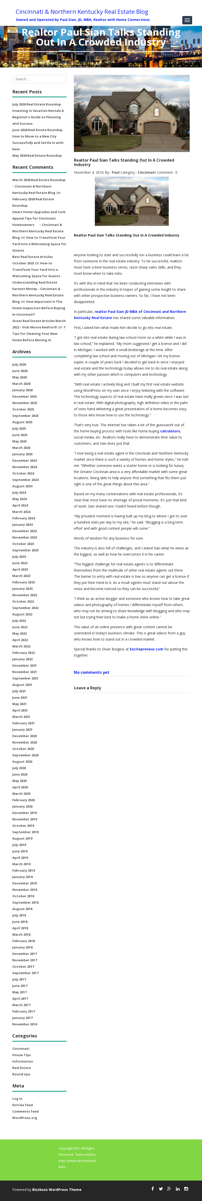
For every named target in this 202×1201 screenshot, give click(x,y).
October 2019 (23, 825)
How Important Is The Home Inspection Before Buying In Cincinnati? (38, 308)
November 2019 (24, 819)
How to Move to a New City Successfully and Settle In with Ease (38, 142)
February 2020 (23, 800)
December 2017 (24, 953)
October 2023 (23, 543)
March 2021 (21, 716)
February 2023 (23, 582)
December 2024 (24, 460)
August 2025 (22, 422)
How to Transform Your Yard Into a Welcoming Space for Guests (39, 244)
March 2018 (21, 934)
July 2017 (19, 979)
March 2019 (21, 864)
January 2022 (22, 659)
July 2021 (19, 691)
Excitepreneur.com (146, 649)
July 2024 (19, 492)
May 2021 (19, 704)
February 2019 (23, 870)
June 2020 (19, 774)
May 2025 (19, 441)
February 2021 (23, 723)
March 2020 (21, 793)
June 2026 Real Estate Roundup (37, 130)
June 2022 (19, 627)
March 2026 (21, 383)
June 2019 (19, 851)
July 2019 (19, 845)
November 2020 (24, 742)
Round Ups (21, 1074)
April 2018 (20, 928)
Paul (115, 172)
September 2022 (25, 608)
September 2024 (25, 479)
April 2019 (20, 857)
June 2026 (19, 371)
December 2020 (24, 736)
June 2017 (19, 985)
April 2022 (20, 640)
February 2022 (23, 652)
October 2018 (23, 896)
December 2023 (24, 531)
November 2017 (24, 960)
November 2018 (24, 889)
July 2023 (19, 556)
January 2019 (22, 877)
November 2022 (24, 595)
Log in (17, 1098)
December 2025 (24, 396)
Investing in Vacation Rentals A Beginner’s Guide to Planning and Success (38, 117)
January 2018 (22, 947)
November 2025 (24, 403)
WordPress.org (24, 1118)
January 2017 (22, 1017)
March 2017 (21, 1005)
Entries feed (22, 1105)
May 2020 (19, 780)
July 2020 (19, 768)
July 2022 (19, 620)
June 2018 (19, 921)
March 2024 (21, 511)
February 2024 (23, 518)
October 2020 (23, 748)
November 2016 (24, 1024)
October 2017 (23, 966)
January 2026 (22, 390)
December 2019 (24, 813)
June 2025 (19, 435)
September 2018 (25, 902)
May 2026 (19, 377)
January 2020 (22, 806)
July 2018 (19, 915)
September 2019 (25, 832)
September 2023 (25, 550)
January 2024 (22, 524)
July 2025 (19, 428)
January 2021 (22, 729)
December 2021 (24, 665)
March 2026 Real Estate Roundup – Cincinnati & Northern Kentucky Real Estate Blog (39, 186)
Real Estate (21, 1068)
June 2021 (19, 697)
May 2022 (19, 633)
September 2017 (25, 973)
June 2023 (19, 563)
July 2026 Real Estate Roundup (36, 104)
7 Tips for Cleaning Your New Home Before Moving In (38, 333)
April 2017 (20, 998)
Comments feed (25, 1111)
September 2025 (25, 415)
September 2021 (25, 678)
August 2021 (22, 684)
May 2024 (19, 499)
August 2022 (22, 614)
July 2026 (19, 364)
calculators (170, 431)
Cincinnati (20, 1048)
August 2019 (22, 838)
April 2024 (20, 505)
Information (22, 1061)
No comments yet (91, 672)
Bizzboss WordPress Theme (57, 1189)
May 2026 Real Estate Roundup (37, 155)
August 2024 (22, 486)
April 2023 (20, 569)
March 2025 (21, 447)
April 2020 (20, 787)
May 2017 (19, 992)
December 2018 (24, 883)
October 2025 (23, 409)
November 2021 (24, 672)
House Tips (21, 1055)
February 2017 (23, 1011)
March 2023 (21, 576)
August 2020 (22, 761)
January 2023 (22, 588)
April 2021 (20, 710)
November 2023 (24, 537)
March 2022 (21, 646)
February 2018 (23, 941)
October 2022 (23, 601)
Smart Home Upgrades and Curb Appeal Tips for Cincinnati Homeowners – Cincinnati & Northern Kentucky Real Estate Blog (39, 225)
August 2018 (22, 909)
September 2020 (25, 755)
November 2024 (24, 467)
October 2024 (23, 473)
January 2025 (22, 454)
